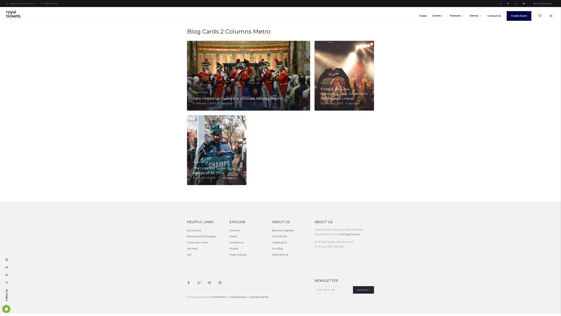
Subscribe (362, 290)
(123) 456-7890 (51, 3)
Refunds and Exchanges (201, 236)
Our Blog (277, 248)
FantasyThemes (350, 234)
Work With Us (280, 254)
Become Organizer (283, 230)
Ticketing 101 (279, 242)
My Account (194, 230)
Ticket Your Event (197, 242)
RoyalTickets (238, 297)
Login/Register (543, 3)
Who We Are (279, 236)
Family (233, 236)
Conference (236, 242)
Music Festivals (238, 254)
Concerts (235, 230)
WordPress (218, 297)
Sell (189, 254)
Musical (234, 248)
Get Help (192, 248)
